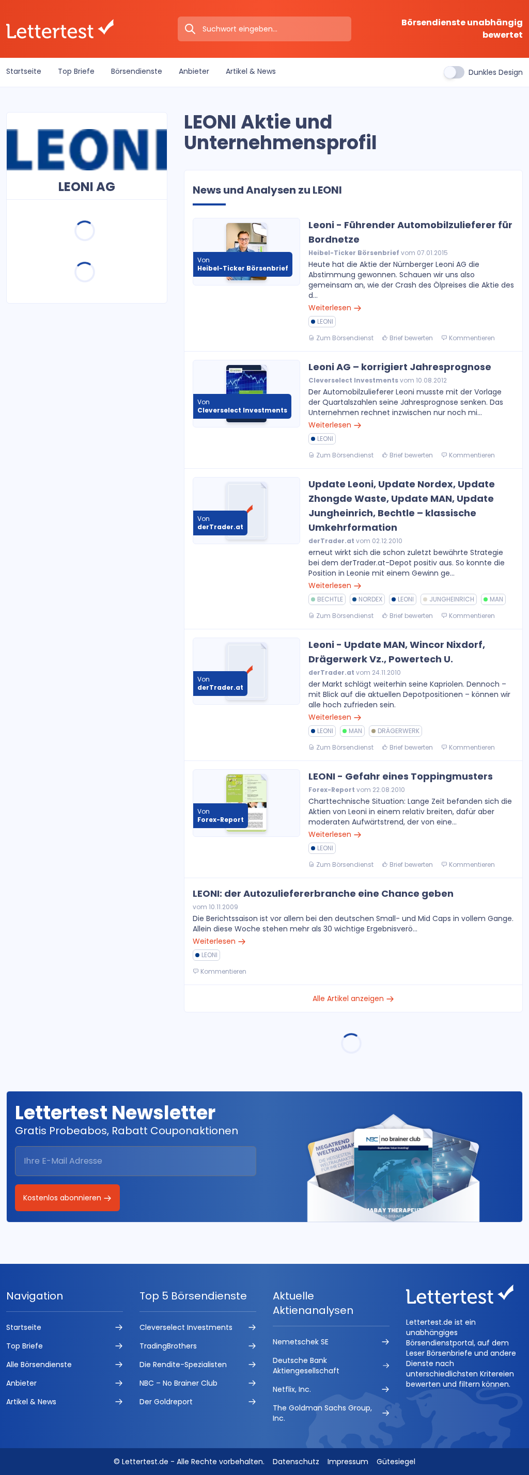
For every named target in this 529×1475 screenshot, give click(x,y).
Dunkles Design (496, 72)
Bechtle (330, 599)
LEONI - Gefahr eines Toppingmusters (400, 776)
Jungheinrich (451, 599)
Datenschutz (296, 1461)
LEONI (325, 321)
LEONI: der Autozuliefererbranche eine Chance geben (323, 893)
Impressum (348, 1461)
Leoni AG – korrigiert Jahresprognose (399, 366)
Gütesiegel (396, 1461)
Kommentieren (471, 338)
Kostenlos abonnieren (63, 1198)
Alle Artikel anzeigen (349, 998)
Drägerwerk (398, 730)
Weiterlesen (330, 308)
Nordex (370, 599)
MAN (496, 599)
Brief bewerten (410, 338)
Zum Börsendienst (344, 338)
